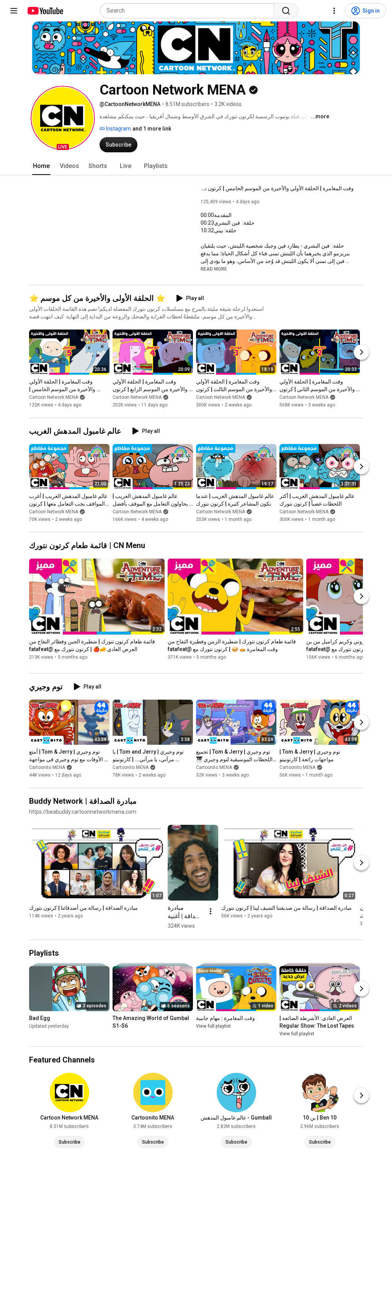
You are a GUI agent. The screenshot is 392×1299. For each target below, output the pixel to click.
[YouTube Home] (45, 10)
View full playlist (213, 1026)
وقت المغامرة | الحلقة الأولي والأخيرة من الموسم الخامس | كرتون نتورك (277, 188)
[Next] (361, 352)
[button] (62, 118)
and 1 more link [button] (151, 129)
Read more (214, 269)
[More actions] (210, 911)
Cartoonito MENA (47, 767)
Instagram (118, 129)
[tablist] (196, 166)
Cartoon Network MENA (53, 397)
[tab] (41, 166)
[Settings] (334, 10)
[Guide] (13, 10)
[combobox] (189, 10)
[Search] (286, 10)
